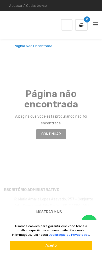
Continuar (51, 134)
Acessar (15, 6)
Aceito (51, 245)
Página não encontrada (33, 46)
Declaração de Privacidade (69, 234)
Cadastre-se (36, 6)
